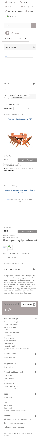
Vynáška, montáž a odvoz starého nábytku (16, 349)
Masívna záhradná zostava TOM (20, 119)
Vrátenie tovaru (8, 343)
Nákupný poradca (29, 7)
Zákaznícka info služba (10, 389)
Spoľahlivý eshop (9, 378)
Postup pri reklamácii (10, 346)
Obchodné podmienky (10, 327)
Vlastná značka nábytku (11, 386)
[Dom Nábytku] (20, 18)
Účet (6, 394)
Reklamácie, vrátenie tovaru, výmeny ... (15, 411)
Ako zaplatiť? (7, 335)
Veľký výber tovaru (9, 383)
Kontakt (25, 2)
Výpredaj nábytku (9, 375)
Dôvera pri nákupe (9, 381)
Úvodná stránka (12, 2)
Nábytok (8, 39)
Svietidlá (22, 39)
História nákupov (9, 397)
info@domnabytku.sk (18, 427)
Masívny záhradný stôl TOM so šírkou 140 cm (20, 191)
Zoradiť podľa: (8, 108)
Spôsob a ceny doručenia (11, 332)
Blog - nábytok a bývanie (15, 11)
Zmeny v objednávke (10, 340)
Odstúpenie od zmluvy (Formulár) (13, 322)
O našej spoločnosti (9, 357)
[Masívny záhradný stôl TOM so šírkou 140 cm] (20, 211)
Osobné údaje (8, 405)
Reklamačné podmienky (11, 324)
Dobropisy (7, 400)
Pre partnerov (10, 364)
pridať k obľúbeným (12, 186)
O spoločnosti (10, 354)
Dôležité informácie (9, 330)
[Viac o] (5, 89)
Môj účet (31, 11)
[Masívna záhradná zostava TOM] (20, 140)
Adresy (6, 402)
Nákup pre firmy (8, 367)
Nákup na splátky (9, 338)
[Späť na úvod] (6, 95)
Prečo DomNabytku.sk (13, 372)
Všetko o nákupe (13, 7)
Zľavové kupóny (8, 408)
